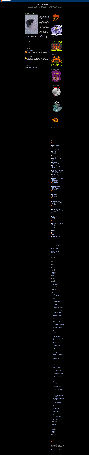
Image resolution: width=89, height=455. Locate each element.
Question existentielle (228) (58, 338)
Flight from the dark (56, 295)
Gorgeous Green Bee (55, 175)
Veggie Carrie (54, 216)
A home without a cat (56, 404)
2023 (53, 267)
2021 (53, 270)
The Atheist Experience (56, 201)
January (54, 426)
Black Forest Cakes (56, 360)
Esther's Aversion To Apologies (57, 188)
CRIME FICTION (55, 182)
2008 (53, 435)
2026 (53, 262)
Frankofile (54, 232)
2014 (53, 281)
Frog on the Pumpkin (56, 145)
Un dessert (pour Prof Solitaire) (58, 324)
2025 (53, 264)
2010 (53, 432)
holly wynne (54, 212)
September (55, 287)
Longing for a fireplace (57, 312)
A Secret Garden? (56, 411)
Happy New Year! (55, 217)
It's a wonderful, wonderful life (57, 156)
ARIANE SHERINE (55, 155)
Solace (54, 381)
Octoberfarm (54, 151)
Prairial (54, 330)
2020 (53, 272)
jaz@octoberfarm (30, 50)
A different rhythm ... (55, 159)
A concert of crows (56, 367)
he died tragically (40, 36)
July (54, 290)
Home (37, 65)
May (54, 294)
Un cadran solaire (56, 366)
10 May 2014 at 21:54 (32, 53)
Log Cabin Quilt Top (55, 143)
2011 (53, 431)
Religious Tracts (55, 180)
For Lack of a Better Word (55, 245)
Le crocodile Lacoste (56, 345)
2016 (53, 278)
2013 (53, 428)
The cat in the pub (56, 344)
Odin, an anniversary (56, 384)
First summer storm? (56, 336)
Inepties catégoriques (55, 248)
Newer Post (27, 65)
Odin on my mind (56, 302)
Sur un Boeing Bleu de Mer (57, 148)
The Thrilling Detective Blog (57, 170)
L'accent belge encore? (57, 413)
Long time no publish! (56, 224)
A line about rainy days (57, 315)
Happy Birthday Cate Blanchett (58, 364)
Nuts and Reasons (55, 165)
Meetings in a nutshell (57, 417)
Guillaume (29, 56)
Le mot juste (54, 206)
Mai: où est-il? (55, 419)
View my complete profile (56, 449)
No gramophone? (56, 408)
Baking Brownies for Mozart (57, 158)
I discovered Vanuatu (56, 309)
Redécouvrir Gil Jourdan (57, 327)
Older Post (47, 65)
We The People (55, 152)
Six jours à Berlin (55, 198)
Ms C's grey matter (54, 249)
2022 (53, 269)
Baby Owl (54, 298)
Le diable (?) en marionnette (58, 354)
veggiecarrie (53, 252)
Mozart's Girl (54, 162)
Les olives (55, 383)
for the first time (45, 17)
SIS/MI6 (54, 391)
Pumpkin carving (55, 195)
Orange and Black (55, 227)
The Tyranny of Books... (56, 163)
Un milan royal (55, 304)
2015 (53, 280)
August (54, 289)
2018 (53, 275)
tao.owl (53, 230)
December (55, 283)
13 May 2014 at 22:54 (32, 61)
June (54, 292)
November (55, 284)
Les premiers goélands (57, 402)
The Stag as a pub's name (57, 329)
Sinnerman (55, 414)
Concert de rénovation (57, 386)
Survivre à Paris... (56, 342)
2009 (53, 434)
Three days (55, 332)
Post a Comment (27, 63)
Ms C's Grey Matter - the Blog (57, 223)
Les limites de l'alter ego (57, 320)
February (55, 424)
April (54, 421)
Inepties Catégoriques (56, 205)
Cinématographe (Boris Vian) (58, 307)
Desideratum (54, 142)
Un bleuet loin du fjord (56, 197)
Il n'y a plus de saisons (57, 313)
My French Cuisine (55, 190)
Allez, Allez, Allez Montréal (57, 358)
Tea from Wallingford (56, 352)
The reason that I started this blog (57, 210)
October (54, 286)
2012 (53, 429)
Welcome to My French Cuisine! (57, 191)
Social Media (54, 183)
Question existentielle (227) (58, 389)
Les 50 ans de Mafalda (57, 416)
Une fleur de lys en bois (57, 369)
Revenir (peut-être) (55, 149)
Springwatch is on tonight (57, 318)
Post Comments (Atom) (33, 67)
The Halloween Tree (56, 236)
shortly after (45, 30)
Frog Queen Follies (56, 209)
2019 (53, 273)
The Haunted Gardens (56, 174)
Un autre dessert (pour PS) (57, 310)
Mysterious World (55, 194)
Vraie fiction (44, 5)
